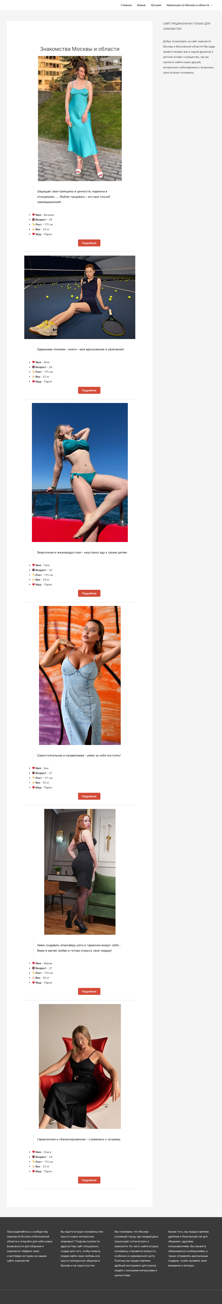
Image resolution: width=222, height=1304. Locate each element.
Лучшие (156, 5)
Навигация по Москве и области (187, 5)
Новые (141, 5)
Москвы (26, 1236)
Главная (126, 5)
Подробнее (89, 242)
